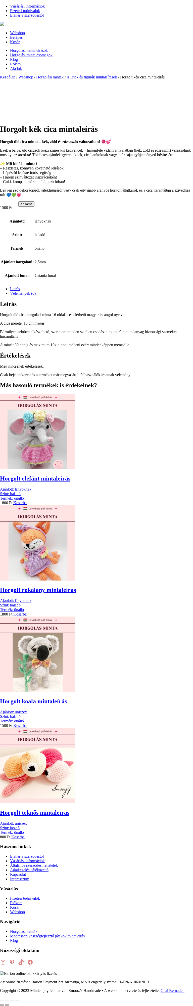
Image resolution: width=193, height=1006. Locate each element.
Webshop (17, 33)
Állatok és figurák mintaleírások (92, 77)
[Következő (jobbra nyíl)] (7, 1005)
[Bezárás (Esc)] (17, 1000)
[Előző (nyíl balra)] (2, 1005)
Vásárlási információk (27, 6)
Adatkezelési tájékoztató (29, 870)
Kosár (15, 42)
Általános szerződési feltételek (34, 865)
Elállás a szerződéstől (27, 15)
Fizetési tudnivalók (25, 11)
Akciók (16, 68)
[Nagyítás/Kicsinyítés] (2, 1000)
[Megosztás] (12, 1000)
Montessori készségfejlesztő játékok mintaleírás (47, 936)
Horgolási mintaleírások (29, 50)
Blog (14, 59)
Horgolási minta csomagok (31, 55)
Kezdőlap (7, 77)
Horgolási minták (50, 77)
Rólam (15, 64)
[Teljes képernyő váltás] (7, 1000)
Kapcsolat (18, 874)
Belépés (16, 37)
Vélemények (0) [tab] (23, 293)
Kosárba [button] (20, 503)
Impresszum (19, 879)
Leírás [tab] (15, 289)
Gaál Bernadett (172, 990)
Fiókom (16, 903)
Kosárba (26, 204)
